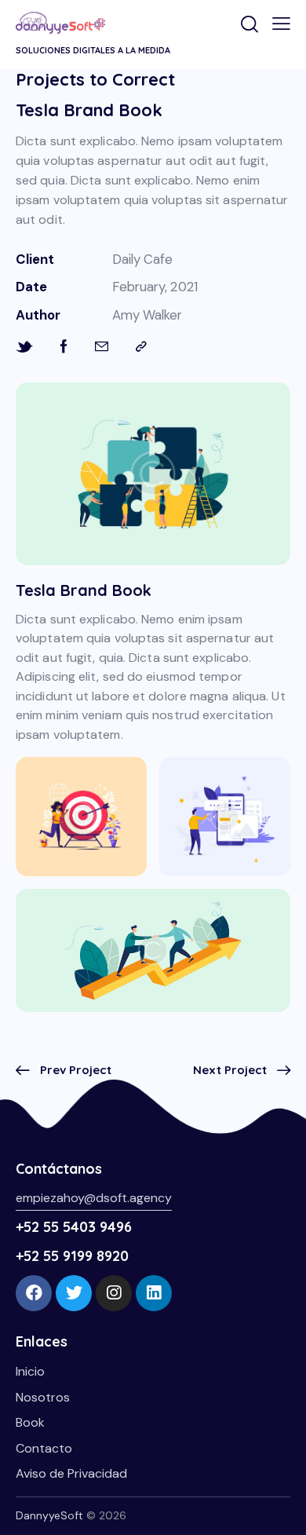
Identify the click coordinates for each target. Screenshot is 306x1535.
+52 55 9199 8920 (72, 1256)
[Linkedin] (154, 1293)
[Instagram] (114, 1293)
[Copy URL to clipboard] (141, 346)
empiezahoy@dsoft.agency (94, 1198)
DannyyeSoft (49, 1515)
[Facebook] (34, 1293)
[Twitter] (74, 1293)
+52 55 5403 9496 (74, 1227)
